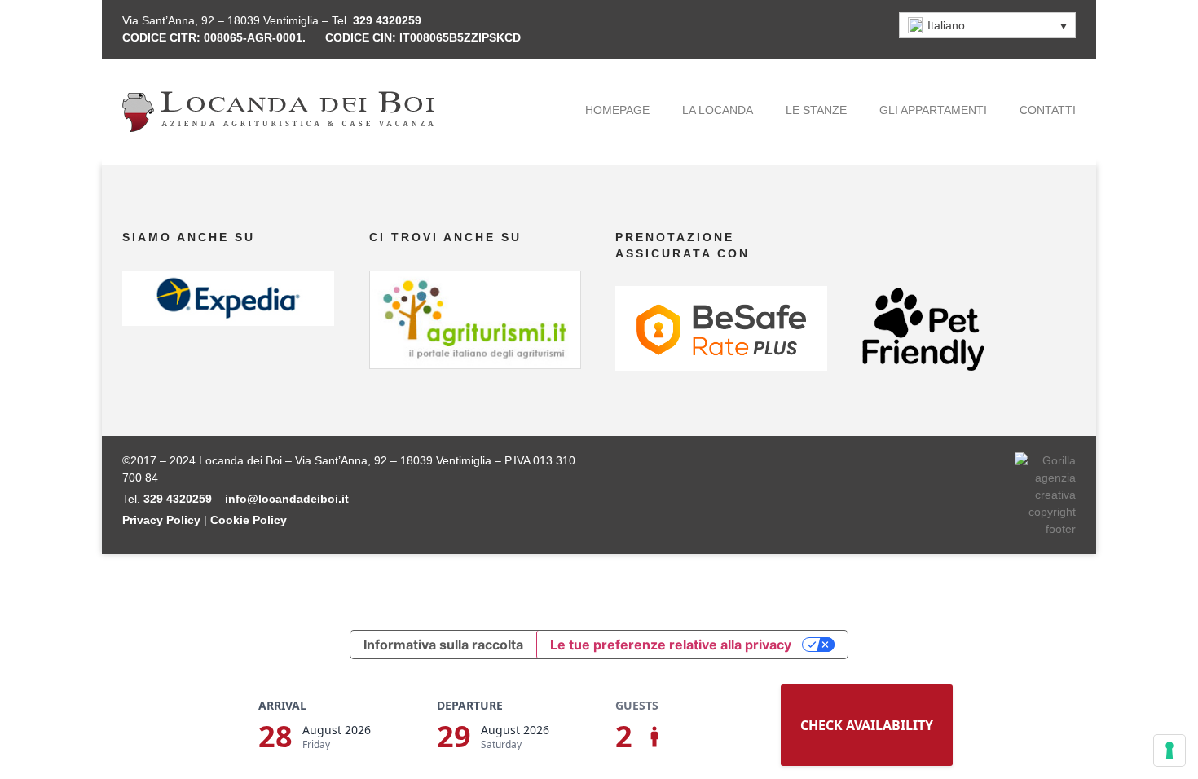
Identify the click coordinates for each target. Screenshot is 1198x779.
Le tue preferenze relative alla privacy (670, 644)
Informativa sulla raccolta (443, 644)
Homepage (617, 110)
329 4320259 (387, 20)
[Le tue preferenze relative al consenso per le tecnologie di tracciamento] (1169, 750)
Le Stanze (816, 110)
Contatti (1048, 110)
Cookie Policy (248, 519)
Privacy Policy (161, 519)
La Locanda (717, 110)
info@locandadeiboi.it (287, 498)
